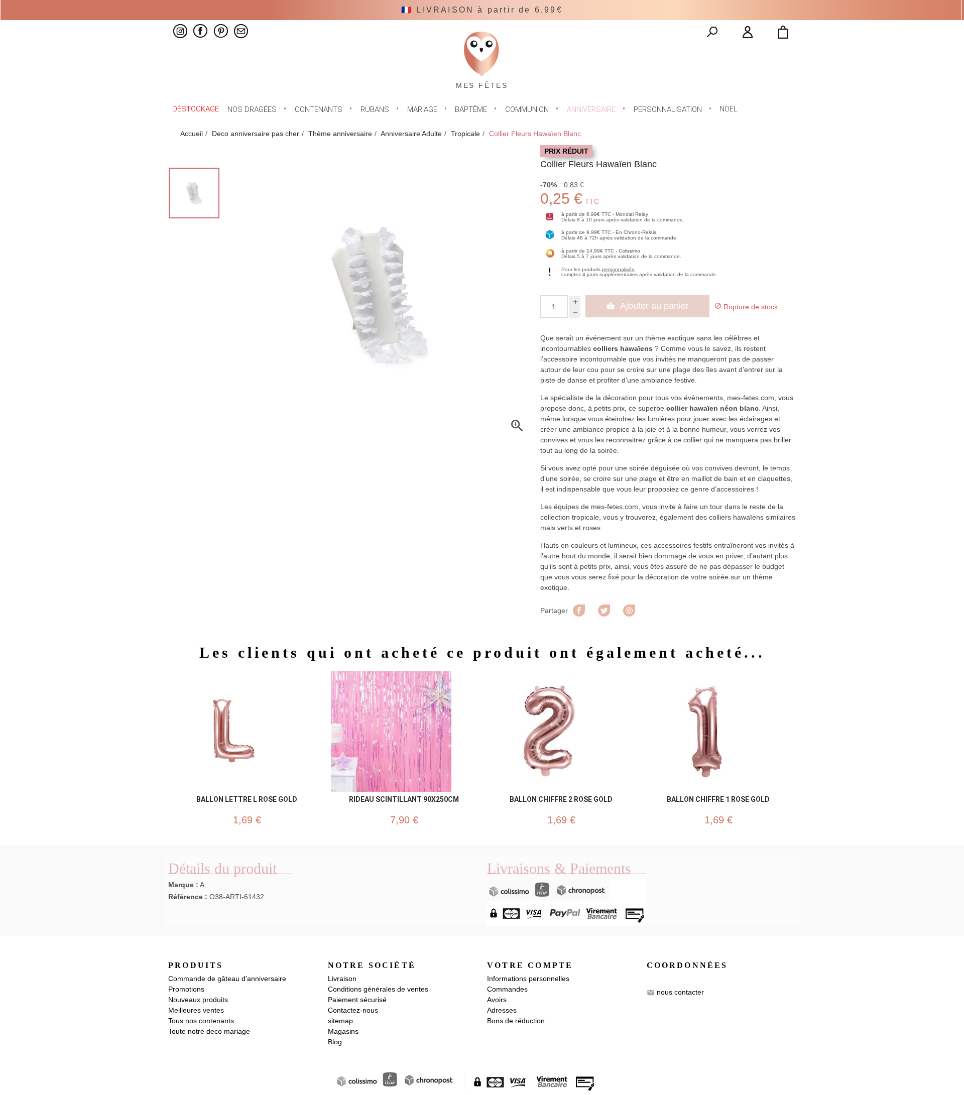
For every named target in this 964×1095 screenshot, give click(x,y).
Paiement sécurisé (357, 1000)
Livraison (342, 979)
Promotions (186, 989)
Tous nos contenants (201, 1021)
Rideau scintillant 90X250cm (404, 797)
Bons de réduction (516, 1021)
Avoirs (497, 1000)
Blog (335, 1042)
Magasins (343, 1031)
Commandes (507, 989)
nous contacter (680, 992)
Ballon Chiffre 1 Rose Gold (718, 797)
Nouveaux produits (198, 1000)
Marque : (183, 885)
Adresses (502, 1010)
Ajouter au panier (647, 306)
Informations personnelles (528, 979)
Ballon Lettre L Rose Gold (246, 797)
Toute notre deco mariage (209, 1031)
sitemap (340, 1021)
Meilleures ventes (196, 1010)
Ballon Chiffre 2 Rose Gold (561, 797)
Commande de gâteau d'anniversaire (227, 979)
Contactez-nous (353, 1010)
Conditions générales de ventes (378, 989)
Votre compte (530, 965)
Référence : (187, 897)
